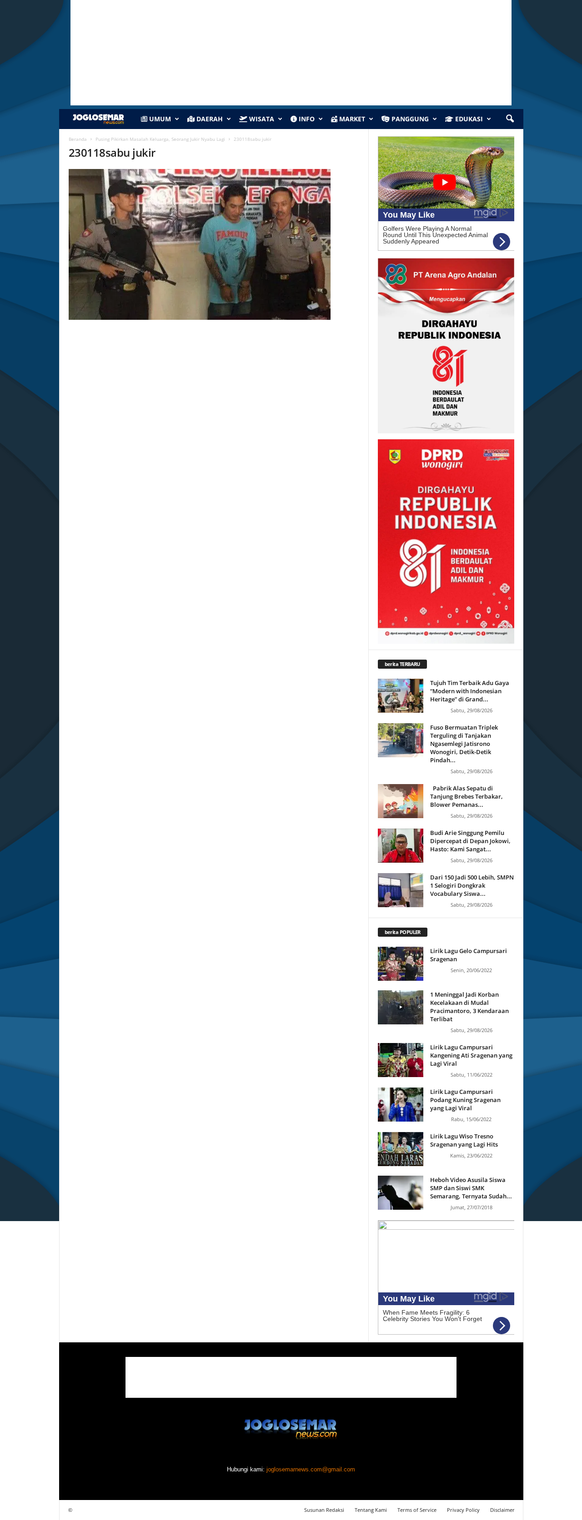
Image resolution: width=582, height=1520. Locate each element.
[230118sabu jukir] (214, 244)
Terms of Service (416, 1509)
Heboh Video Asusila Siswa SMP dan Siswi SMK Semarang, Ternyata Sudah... (471, 1188)
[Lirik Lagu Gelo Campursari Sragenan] (400, 964)
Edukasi (468, 118)
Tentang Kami (371, 1509)
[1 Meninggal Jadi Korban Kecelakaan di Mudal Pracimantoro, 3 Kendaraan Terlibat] (400, 1007)
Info (306, 118)
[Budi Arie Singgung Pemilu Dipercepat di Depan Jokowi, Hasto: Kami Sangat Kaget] (400, 846)
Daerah (209, 118)
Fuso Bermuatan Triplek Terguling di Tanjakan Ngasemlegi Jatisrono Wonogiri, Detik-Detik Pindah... (464, 743)
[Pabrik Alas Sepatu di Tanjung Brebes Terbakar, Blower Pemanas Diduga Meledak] (400, 801)
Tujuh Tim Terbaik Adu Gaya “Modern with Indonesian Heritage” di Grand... (469, 691)
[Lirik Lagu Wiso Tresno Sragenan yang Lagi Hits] (400, 1149)
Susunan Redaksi (324, 1509)
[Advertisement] (291, 1377)
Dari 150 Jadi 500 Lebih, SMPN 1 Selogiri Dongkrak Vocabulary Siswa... (472, 885)
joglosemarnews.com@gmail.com (310, 1469)
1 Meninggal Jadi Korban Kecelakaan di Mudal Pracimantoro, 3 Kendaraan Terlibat (469, 1006)
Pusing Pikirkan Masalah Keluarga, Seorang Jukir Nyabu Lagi (160, 139)
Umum (159, 118)
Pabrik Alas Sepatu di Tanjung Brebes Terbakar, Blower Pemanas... (466, 796)
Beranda (78, 139)
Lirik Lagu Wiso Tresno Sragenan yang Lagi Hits (464, 1140)
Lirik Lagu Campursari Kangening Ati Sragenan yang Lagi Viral (471, 1055)
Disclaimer (502, 1509)
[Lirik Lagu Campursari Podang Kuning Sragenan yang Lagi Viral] (400, 1105)
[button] (510, 119)
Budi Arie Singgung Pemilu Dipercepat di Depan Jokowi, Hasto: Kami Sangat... (470, 841)
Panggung (409, 118)
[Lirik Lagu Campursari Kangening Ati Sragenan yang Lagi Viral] (400, 1060)
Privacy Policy (463, 1509)
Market (351, 118)
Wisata (260, 118)
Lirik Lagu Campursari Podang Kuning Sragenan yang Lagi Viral (465, 1100)
